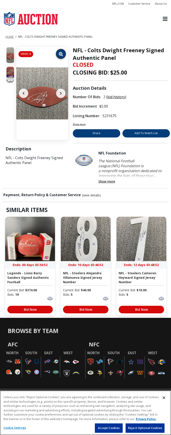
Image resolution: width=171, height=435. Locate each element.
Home (10, 37)
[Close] (164, 398)
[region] (85, 413)
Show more (79, 124)
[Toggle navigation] (165, 19)
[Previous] (23, 93)
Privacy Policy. (146, 419)
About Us (161, 4)
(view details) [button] (91, 195)
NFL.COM (118, 4)
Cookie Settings (15, 428)
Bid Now (30, 309)
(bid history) (116, 96)
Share (96, 133)
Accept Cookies (109, 428)
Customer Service (139, 4)
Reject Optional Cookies (145, 428)
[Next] (60, 93)
